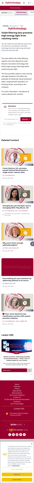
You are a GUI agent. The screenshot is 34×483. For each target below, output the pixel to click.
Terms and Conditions (17, 395)
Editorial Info (17, 391)
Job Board (17, 402)
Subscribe (25, 119)
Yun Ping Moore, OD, (11, 211)
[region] (17, 462)
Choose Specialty (15, 8)
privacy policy (10, 124)
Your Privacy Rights (17, 404)
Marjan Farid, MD (10, 283)
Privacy (17, 389)
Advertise (17, 386)
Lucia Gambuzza (10, 175)
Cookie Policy (16, 465)
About (17, 384)
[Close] (32, 444)
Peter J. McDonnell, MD (12, 248)
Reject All (17, 474)
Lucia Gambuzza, (10, 321)
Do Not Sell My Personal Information (17, 399)
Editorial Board (17, 393)
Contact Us (17, 397)
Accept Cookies (17, 479)
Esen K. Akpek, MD (21, 321)
